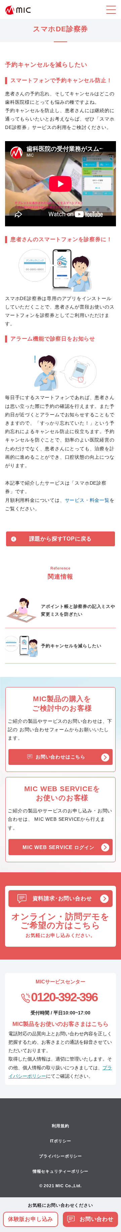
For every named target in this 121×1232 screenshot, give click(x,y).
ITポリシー (60, 1141)
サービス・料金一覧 (87, 500)
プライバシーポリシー (60, 1156)
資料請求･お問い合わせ (62, 898)
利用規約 (60, 1126)
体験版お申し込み (30, 1219)
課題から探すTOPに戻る (60, 539)
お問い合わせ (96, 1219)
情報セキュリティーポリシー (60, 1171)
